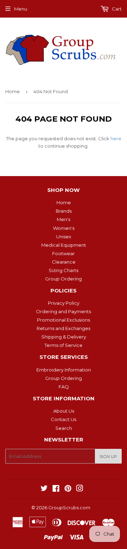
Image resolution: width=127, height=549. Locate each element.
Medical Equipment (63, 245)
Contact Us (63, 419)
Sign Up (108, 456)
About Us (63, 411)
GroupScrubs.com (69, 507)
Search (63, 428)
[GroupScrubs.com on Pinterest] (68, 489)
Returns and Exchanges (63, 328)
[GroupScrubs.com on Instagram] (79, 489)
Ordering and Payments (63, 311)
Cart (116, 9)
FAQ (64, 386)
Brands (64, 211)
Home (12, 91)
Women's (63, 228)
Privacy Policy (63, 303)
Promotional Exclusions (63, 320)
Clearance (63, 262)
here (115, 138)
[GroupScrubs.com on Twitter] (44, 489)
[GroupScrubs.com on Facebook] (56, 489)
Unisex (63, 236)
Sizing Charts (63, 270)
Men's (63, 219)
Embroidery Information (63, 370)
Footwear (63, 253)
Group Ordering (63, 279)
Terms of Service (63, 345)
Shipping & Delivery (63, 337)
